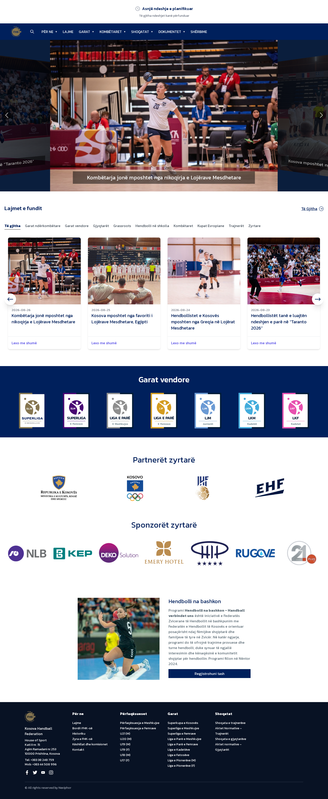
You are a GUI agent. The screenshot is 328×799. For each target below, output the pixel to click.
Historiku (78, 733)
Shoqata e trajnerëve (230, 723)
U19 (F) (124, 749)
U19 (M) (125, 744)
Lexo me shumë (24, 343)
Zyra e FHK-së (82, 739)
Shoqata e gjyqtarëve (230, 739)
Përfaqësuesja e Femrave (138, 728)
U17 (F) (124, 760)
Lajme (76, 723)
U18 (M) (125, 755)
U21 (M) (125, 733)
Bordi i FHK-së (82, 728)
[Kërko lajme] (32, 32)
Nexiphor (64, 787)
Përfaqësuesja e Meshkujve (139, 723)
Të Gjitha (309, 209)
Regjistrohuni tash (209, 673)
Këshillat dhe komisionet (90, 744)
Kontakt (78, 749)
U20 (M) (125, 739)
